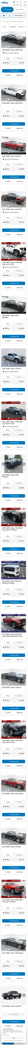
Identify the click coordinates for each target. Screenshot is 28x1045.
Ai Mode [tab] (21, 9)
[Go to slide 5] (19, 46)
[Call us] (20, 2)
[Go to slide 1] (9, 46)
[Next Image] (24, 38)
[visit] (14, 2)
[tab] (7, 58)
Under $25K (13, 26)
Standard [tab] (8, 9)
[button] (14, 3)
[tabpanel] (13, 1014)
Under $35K (22, 26)
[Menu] (25, 2)
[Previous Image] (3, 38)
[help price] (3, 62)
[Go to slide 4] (16, 46)
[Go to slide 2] (11, 46)
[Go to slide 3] (14, 46)
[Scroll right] (25, 15)
